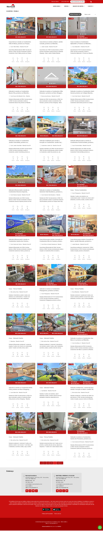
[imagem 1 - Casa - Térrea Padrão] (20, 273)
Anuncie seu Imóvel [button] (78, 6)
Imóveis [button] (66, 6)
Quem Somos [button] (56, 6)
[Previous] (8, 26)
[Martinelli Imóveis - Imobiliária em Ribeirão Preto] (13, 6)
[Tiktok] (36, 490)
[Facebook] (27, 490)
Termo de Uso (57, 513)
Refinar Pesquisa (74, 14)
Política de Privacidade (47, 513)
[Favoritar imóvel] (34, 19)
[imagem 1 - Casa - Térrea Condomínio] (82, 174)
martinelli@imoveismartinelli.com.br (34, 484)
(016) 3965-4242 (65, 1)
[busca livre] (86, 1)
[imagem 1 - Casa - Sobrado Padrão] (20, 322)
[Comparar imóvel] (34, 21)
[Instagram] (30, 490)
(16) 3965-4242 (29, 482)
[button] (91, 1)
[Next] (33, 26)
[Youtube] (33, 490)
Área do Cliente (55, 1)
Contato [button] (90, 6)
